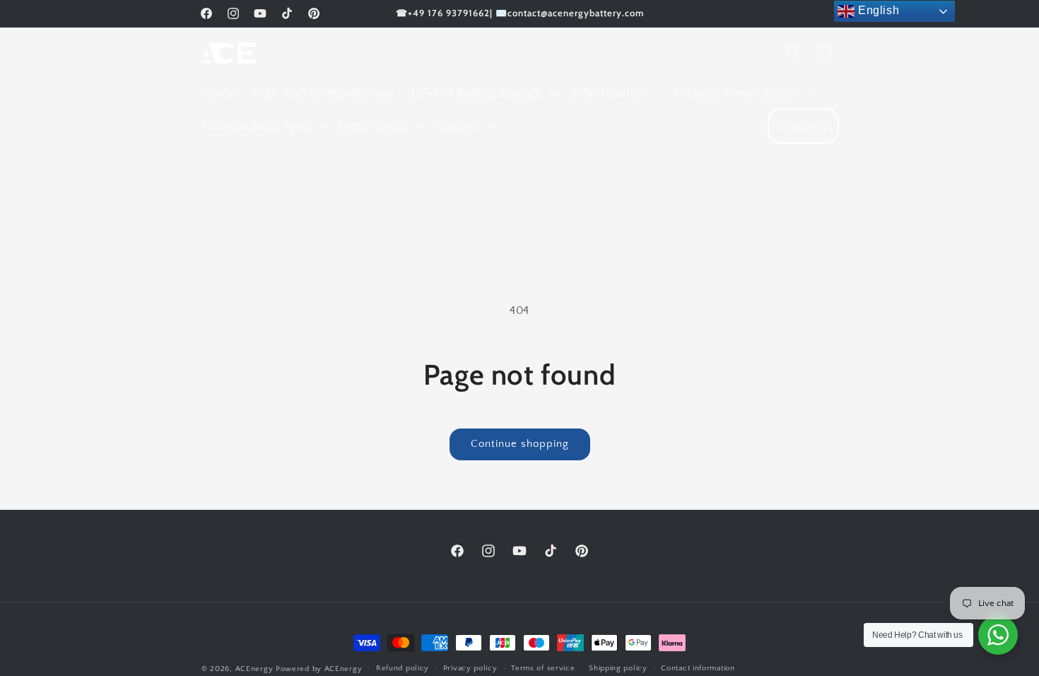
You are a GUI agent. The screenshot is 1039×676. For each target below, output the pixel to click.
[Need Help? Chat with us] (998, 635)
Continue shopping (520, 444)
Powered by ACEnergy (319, 669)
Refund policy (402, 668)
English (877, 10)
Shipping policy (618, 668)
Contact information (697, 668)
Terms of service (543, 668)
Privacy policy (470, 668)
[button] (482, 93)
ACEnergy (254, 669)
